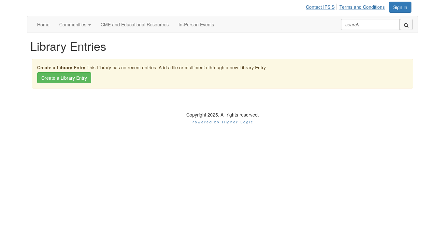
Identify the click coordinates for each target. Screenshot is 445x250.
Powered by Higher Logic (223, 121)
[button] (75, 24)
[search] (406, 24)
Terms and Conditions (362, 7)
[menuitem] (322, 6)
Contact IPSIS (320, 7)
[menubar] (347, 6)
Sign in (400, 7)
